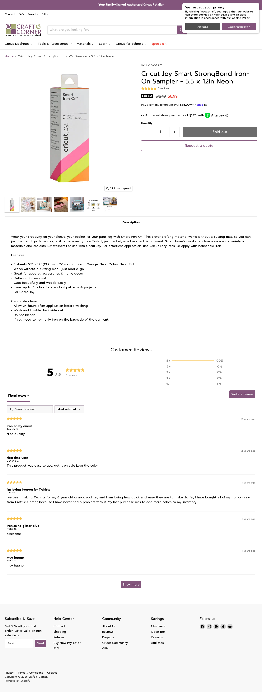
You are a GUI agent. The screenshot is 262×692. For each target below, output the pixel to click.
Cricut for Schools (130, 43)
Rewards (157, 637)
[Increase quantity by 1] (175, 132)
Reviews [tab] (18, 395)
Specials (158, 43)
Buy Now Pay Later (67, 643)
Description (131, 222)
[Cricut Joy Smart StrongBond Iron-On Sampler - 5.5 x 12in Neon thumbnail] (12, 204)
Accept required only (239, 27)
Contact (10, 14)
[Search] (182, 30)
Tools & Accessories (53, 43)
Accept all (203, 27)
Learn (104, 43)
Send (40, 643)
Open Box (158, 632)
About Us (108, 626)
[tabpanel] (131, 498)
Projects (33, 14)
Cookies (52, 673)
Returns (59, 637)
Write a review (242, 394)
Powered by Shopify (17, 681)
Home (9, 56)
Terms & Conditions (30, 673)
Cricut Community (115, 643)
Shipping (60, 632)
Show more (131, 584)
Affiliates (157, 643)
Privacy (9, 673)
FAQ (21, 14)
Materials (84, 43)
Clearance (158, 626)
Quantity (146, 123)
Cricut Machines (17, 43)
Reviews (108, 632)
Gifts (45, 14)
